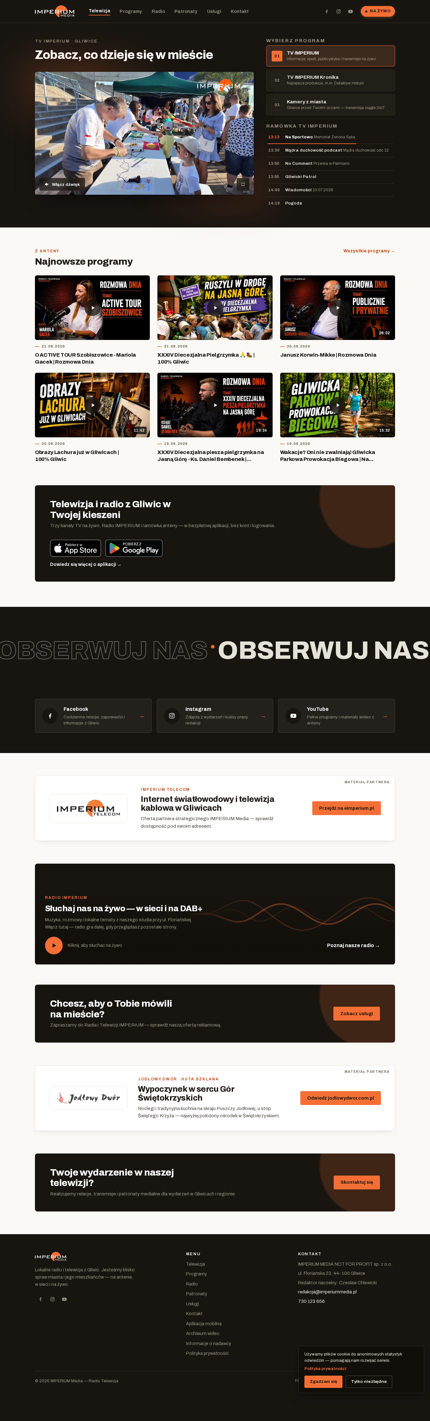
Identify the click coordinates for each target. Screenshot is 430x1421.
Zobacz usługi (356, 1013)
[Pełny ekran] (243, 184)
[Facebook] (326, 11)
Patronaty (185, 11)
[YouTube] (350, 11)
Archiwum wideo (202, 1333)
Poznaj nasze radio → (353, 945)
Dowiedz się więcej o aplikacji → (86, 564)
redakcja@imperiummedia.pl (327, 1291)
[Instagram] (338, 11)
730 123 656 (311, 1301)
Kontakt (240, 11)
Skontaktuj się (357, 1182)
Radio (158, 11)
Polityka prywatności (207, 1353)
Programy (131, 11)
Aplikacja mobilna (204, 1323)
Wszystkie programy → (369, 251)
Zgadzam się (323, 1381)
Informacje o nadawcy (208, 1343)
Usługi (214, 11)
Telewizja (99, 10)
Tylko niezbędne (369, 1381)
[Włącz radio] (54, 945)
